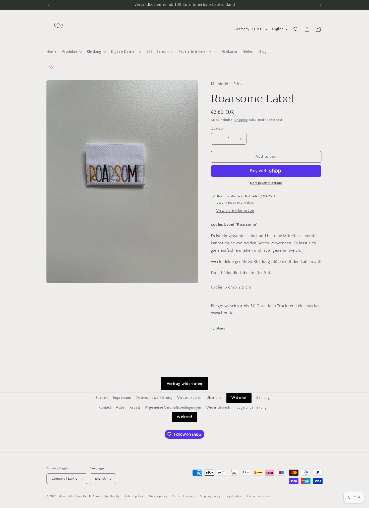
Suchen (101, 398)
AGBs (120, 407)
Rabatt (135, 407)
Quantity (217, 129)
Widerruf (239, 398)
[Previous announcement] (48, 5)
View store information (235, 211)
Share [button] (220, 328)
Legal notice (234, 496)
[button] (71, 51)
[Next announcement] (320, 5)
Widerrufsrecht (218, 407)
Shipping (241, 120)
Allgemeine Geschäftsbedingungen (173, 407)
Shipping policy (210, 496)
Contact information (260, 496)
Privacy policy (158, 496)
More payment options (266, 183)
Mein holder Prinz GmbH (74, 496)
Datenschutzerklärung (154, 398)
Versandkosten (189, 398)
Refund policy (134, 496)
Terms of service (183, 496)
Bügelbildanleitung (251, 407)
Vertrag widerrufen (184, 383)
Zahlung (263, 398)
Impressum (122, 398)
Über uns (214, 398)
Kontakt (104, 407)
